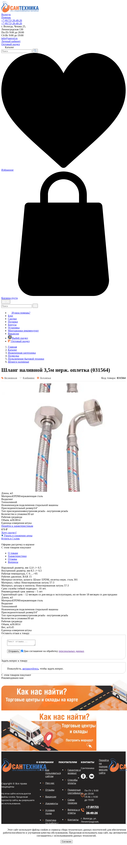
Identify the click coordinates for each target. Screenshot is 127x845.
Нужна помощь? (20, 312)
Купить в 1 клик (10, 538)
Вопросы (13, 562)
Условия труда (50, 812)
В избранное (29, 378)
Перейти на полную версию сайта (104, 766)
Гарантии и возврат (74, 771)
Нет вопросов (10, 378)
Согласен (66, 841)
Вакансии (13, 333)
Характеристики (17, 556)
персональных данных (71, 651)
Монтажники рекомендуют (23, 330)
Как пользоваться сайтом (53, 773)
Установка (14, 327)
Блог (10, 315)
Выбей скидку (20, 338)
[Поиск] (35, 51)
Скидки (12, 318)
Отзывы (12, 559)
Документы (51, 803)
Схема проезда (72, 801)
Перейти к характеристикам (17, 526)
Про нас (49, 783)
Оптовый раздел (10, 44)
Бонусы (12, 324)
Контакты (73, 819)
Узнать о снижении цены (17, 535)
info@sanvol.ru (9, 38)
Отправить (13, 651)
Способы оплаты (73, 781)
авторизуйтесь (30, 668)
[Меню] (5, 302)
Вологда (6, 14)
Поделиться (45, 378)
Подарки (13, 321)
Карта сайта (117, 40)
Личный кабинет (11, 41)
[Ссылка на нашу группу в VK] (91, 777)
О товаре (13, 553)
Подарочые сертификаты (75, 791)
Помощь (6, 17)
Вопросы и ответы (74, 811)
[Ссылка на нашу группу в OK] (83, 777)
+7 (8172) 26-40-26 (11, 20)
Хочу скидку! (9, 532)
